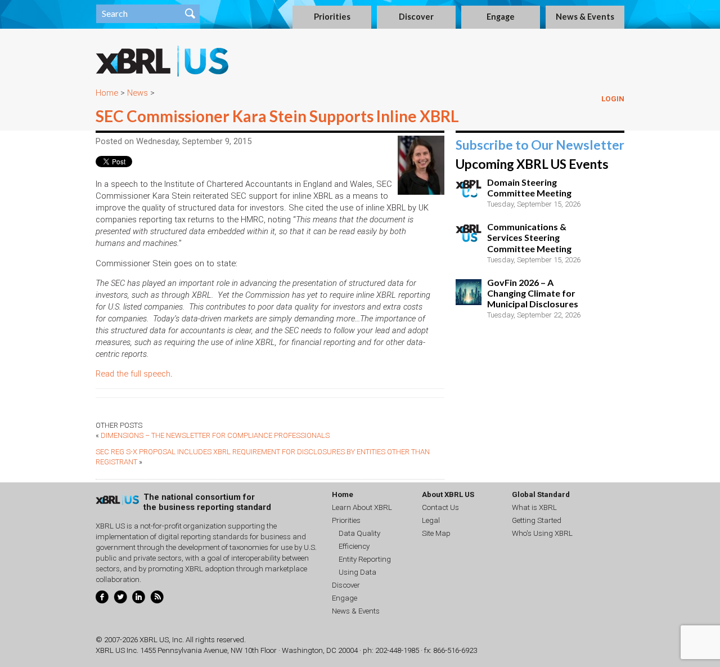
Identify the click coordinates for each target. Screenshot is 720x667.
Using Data (357, 572)
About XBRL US (448, 494)
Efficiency (354, 546)
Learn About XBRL (362, 507)
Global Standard (541, 494)
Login (612, 99)
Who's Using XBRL (542, 533)
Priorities (332, 16)
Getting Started (536, 520)
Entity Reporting (365, 559)
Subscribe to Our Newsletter (540, 145)
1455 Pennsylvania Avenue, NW (191, 650)
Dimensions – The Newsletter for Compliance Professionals (215, 435)
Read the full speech (133, 374)
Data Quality (359, 533)
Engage (501, 16)
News (137, 93)
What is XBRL (534, 507)
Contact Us (440, 507)
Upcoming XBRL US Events (532, 164)
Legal (431, 520)
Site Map (436, 533)
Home (107, 93)
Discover (416, 16)
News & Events (585, 16)
